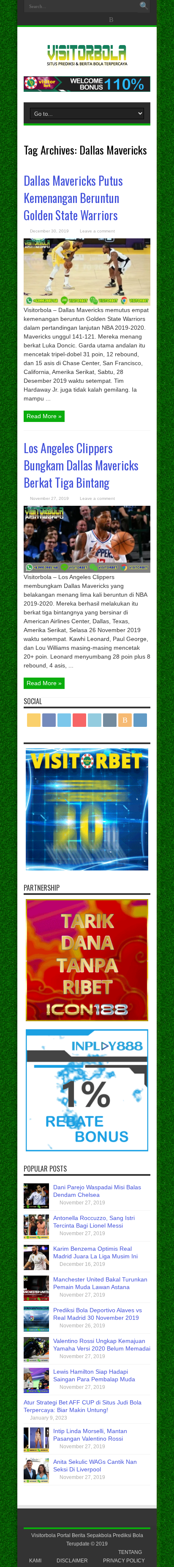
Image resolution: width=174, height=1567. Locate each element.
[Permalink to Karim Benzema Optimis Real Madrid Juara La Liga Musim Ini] (36, 1268)
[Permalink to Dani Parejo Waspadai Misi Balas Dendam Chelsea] (36, 1206)
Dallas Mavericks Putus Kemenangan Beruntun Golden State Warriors (73, 198)
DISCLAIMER (72, 1561)
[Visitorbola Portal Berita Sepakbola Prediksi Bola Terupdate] (87, 62)
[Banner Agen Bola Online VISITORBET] (87, 89)
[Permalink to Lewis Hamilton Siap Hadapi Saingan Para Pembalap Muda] (36, 1391)
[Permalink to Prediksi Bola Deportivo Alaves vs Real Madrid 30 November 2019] (36, 1329)
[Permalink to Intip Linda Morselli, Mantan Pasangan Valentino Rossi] (36, 1450)
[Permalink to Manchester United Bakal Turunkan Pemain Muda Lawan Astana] (36, 1298)
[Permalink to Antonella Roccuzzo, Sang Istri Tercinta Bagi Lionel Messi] (36, 1237)
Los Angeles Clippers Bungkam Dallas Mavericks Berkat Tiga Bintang (81, 465)
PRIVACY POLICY (124, 1561)
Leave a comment (97, 231)
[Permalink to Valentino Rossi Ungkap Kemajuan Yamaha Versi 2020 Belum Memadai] (36, 1360)
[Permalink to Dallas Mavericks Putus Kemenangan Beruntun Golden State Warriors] (87, 303)
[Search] (144, 6)
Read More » (44, 416)
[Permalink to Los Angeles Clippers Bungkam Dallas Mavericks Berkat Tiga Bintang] (87, 570)
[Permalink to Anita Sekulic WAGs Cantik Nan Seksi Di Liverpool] (36, 1481)
